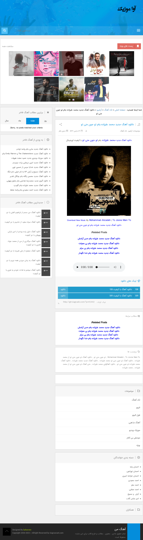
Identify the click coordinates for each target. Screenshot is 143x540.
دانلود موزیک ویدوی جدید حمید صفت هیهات (29, 158)
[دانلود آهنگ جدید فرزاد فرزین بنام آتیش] (96, 89)
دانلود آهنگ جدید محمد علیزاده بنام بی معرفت (99, 243)
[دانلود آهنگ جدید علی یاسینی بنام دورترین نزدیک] (46, 89)
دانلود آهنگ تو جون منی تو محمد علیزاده (116, 360)
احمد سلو (135, 485)
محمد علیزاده (108, 140)
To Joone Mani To (121, 220)
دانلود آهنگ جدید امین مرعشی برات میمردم (30, 162)
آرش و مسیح (133, 494)
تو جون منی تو (90, 140)
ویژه (138, 445)
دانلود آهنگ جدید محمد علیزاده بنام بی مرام (99, 248)
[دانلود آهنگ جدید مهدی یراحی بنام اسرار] (21, 63)
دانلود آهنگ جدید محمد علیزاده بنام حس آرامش (99, 239)
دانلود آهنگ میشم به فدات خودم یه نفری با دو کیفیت (23, 272)
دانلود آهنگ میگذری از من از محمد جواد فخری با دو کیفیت (24, 243)
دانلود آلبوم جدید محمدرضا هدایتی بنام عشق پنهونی (27, 181)
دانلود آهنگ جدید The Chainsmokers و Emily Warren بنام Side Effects (25, 153)
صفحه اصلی (120, 110)
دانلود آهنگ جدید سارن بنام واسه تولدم (32, 149)
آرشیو (99, 110)
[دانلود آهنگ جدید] (98, 9)
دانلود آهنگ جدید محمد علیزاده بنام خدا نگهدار (99, 253)
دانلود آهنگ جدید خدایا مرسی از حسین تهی (30, 167)
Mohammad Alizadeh (100, 220)
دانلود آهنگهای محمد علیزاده (103, 364)
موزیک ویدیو (134, 430)
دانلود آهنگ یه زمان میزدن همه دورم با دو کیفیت (23, 262)
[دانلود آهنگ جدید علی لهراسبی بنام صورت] (46, 63)
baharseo (27, 530)
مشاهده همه (7, 46)
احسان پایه (134, 467)
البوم (138, 408)
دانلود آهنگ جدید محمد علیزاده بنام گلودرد (31, 185)
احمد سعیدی (133, 480)
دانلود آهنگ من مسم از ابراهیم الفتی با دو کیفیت (23, 214)
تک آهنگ (108, 110)
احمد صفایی (134, 489)
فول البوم (136, 415)
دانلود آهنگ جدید (124, 140)
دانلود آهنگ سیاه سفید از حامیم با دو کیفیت (23, 222)
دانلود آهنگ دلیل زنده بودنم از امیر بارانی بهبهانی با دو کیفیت (24, 233)
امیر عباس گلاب (132, 498)
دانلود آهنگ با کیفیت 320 (124, 296)
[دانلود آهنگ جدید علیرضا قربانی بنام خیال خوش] (96, 63)
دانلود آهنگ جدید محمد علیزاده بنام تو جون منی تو (107, 124)
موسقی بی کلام (133, 438)
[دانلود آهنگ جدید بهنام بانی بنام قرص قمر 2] (71, 89)
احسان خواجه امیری (130, 476)
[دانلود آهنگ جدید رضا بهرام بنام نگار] (71, 63)
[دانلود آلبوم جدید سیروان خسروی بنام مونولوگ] (121, 63)
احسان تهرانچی (133, 471)
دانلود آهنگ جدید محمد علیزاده (85, 360)
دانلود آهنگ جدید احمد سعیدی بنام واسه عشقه (29, 190)
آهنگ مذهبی (134, 423)
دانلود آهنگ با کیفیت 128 (124, 289)
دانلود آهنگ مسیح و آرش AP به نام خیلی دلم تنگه (27, 172)
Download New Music (76, 220)
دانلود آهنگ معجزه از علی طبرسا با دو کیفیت (23, 251)
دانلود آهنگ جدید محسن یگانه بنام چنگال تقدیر (29, 176)
